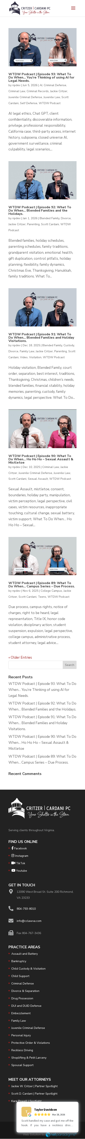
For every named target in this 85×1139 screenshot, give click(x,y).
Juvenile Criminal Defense (25, 97)
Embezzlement (21, 1013)
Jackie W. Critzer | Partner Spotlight (34, 1086)
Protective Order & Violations (30, 1043)
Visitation (35, 357)
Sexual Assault (38, 479)
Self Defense (28, 103)
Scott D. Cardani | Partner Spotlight (34, 1094)
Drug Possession (22, 998)
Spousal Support (22, 1065)
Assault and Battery (24, 954)
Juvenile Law (52, 97)
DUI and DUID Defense (26, 1006)
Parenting (33, 224)
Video (24, 357)
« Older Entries (20, 657)
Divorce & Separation (25, 991)
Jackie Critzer (58, 91)
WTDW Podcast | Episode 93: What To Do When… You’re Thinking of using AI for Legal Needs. (41, 77)
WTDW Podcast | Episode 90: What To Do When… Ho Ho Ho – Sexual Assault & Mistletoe (40, 459)
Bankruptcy (18, 961)
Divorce (66, 218)
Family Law (27, 351)
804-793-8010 (26, 909)
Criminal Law (16, 91)
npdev (16, 85)
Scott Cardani (50, 224)
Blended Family (49, 218)
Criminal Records (38, 91)
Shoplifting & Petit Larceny (28, 1058)
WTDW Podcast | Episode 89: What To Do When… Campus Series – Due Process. (41, 585)
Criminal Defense (55, 85)
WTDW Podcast (49, 103)
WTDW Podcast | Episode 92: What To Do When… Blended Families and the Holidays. (39, 210)
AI (41, 85)
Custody (69, 345)
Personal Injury (21, 1035)
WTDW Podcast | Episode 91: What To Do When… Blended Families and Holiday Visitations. (41, 337)
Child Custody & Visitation (28, 969)
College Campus (51, 591)
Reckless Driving (22, 1050)
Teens (42, 597)
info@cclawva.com (29, 921)
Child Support (20, 976)
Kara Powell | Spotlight (26, 1101)
